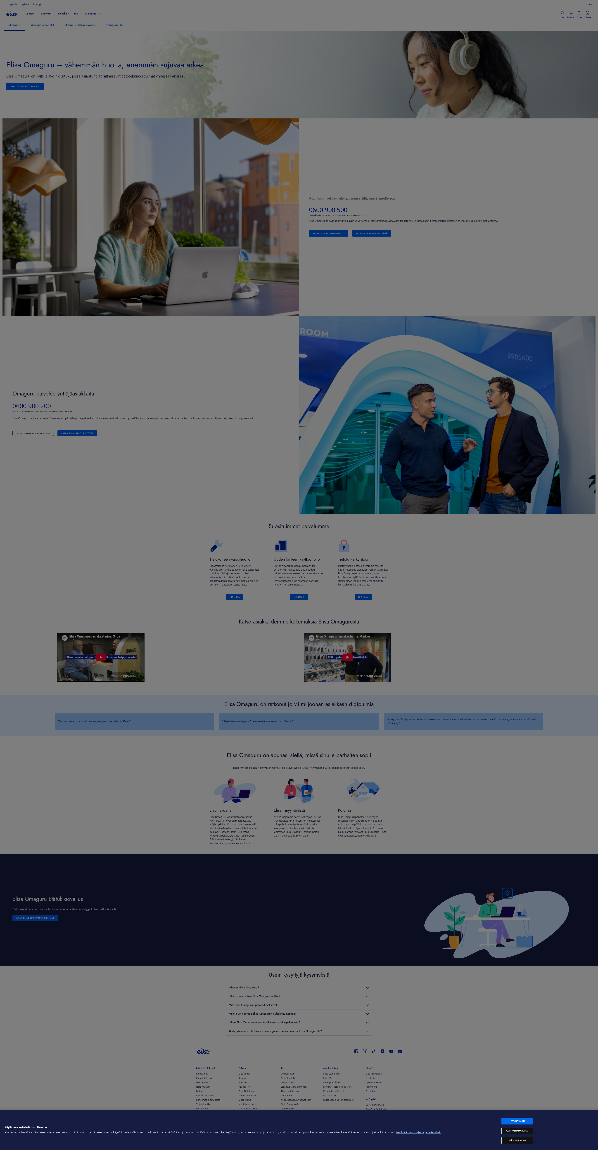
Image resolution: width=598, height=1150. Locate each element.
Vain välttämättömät (517, 1130)
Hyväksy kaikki (517, 1121)
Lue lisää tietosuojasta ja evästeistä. (418, 1132)
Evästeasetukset (517, 1140)
